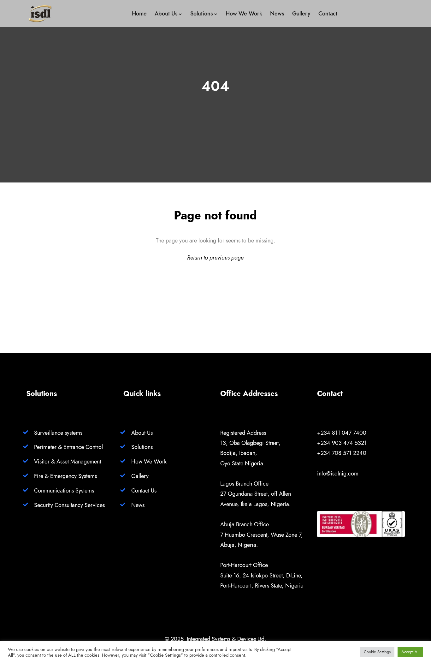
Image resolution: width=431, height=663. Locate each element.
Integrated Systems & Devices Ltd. (226, 639)
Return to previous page (215, 257)
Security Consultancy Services (69, 505)
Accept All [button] (410, 652)
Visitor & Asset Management (67, 461)
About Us (142, 433)
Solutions (142, 447)
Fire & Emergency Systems (65, 476)
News (138, 505)
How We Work (149, 461)
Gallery (140, 476)
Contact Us (143, 490)
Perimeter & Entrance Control (68, 447)
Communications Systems (64, 490)
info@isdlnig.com (337, 473)
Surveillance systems (58, 433)
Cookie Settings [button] (377, 652)
